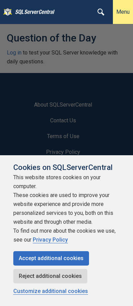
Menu (123, 12)
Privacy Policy (50, 239)
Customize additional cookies (50, 291)
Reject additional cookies (50, 276)
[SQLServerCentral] (6, 12)
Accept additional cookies (51, 258)
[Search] (101, 12)
